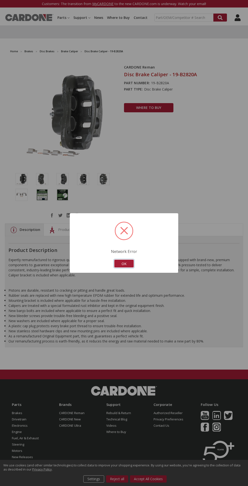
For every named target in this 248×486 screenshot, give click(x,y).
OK (124, 263)
